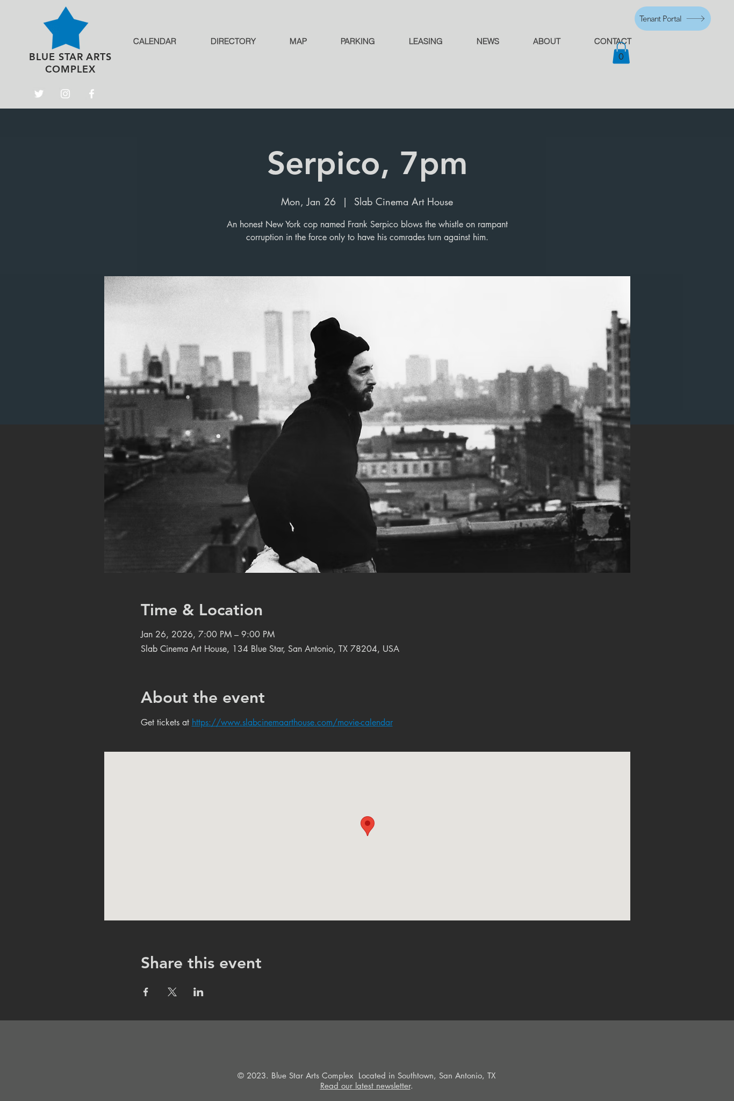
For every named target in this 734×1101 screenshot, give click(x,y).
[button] (621, 53)
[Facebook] (91, 94)
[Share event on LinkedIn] (198, 992)
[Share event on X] (172, 992)
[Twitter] (39, 94)
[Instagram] (65, 94)
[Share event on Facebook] (146, 992)
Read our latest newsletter (365, 1086)
